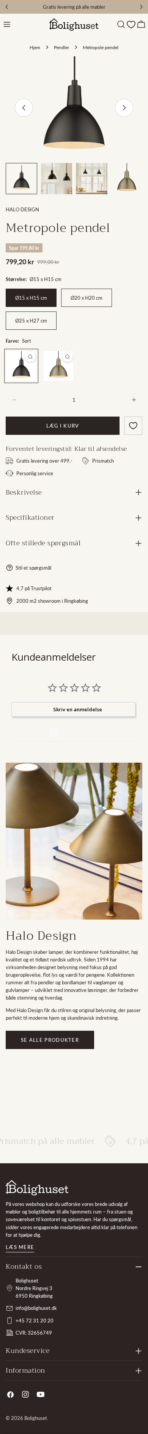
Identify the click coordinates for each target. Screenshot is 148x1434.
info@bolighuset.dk (36, 1308)
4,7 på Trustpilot (34, 588)
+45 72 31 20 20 (35, 1320)
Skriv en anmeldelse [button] (77, 709)
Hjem (35, 47)
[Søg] (121, 24)
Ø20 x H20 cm (86, 298)
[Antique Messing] (58, 366)
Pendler (61, 47)
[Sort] (21, 366)
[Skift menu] (7, 24)
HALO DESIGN (22, 209)
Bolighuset (35, 1418)
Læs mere (20, 1247)
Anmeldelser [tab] (30, 732)
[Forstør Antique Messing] (67, 357)
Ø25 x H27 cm (31, 321)
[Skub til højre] (124, 108)
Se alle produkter (50, 1040)
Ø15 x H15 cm (31, 298)
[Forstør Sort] (30, 357)
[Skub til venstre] (24, 108)
